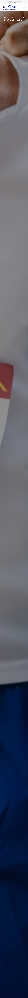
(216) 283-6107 (11, 1)
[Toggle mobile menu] (25, 7)
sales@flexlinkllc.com (14, 2)
